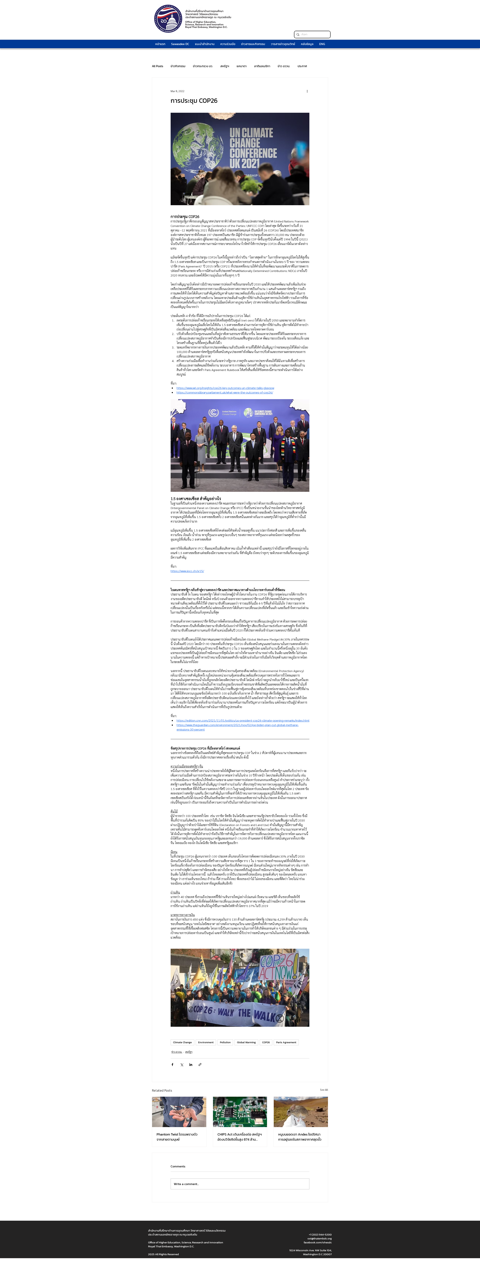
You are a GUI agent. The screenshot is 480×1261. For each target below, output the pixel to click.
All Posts (157, 66)
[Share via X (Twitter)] (181, 1064)
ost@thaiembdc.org (320, 1238)
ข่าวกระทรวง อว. (203, 66)
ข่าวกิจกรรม (178, 66)
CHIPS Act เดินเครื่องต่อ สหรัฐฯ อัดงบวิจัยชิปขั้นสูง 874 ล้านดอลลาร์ (240, 1137)
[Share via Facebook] (172, 1064)
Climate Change (182, 1042)
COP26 (266, 1042)
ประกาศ (302, 66)
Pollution (225, 1042)
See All (324, 1089)
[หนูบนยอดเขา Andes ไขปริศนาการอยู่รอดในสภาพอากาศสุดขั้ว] (301, 1112)
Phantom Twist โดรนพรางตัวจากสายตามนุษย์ (177, 1137)
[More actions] (307, 91)
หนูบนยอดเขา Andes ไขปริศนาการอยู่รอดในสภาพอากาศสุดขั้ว (299, 1137)
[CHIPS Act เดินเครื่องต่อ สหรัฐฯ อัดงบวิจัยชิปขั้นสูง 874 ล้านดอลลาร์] (240, 1112)
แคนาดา (242, 66)
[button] (227, 44)
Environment (206, 1042)
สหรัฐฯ (224, 66)
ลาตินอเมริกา (262, 66)
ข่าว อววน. (284, 66)
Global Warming (246, 1042)
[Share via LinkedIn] (191, 1064)
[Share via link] (200, 1064)
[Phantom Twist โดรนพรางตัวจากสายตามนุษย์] (179, 1112)
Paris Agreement (286, 1042)
